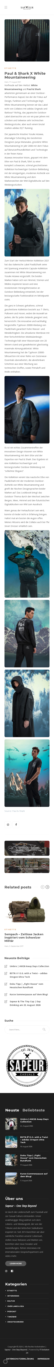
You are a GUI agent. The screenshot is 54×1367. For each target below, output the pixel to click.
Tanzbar (11, 1317)
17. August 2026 (26, 1165)
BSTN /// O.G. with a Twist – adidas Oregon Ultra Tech (28, 975)
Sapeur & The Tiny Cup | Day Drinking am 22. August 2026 (25, 1003)
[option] (27, 920)
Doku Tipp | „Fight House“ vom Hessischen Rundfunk (26, 985)
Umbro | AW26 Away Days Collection (29, 966)
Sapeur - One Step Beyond (16, 1349)
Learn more (16, 1263)
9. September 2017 (16, 946)
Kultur (11, 1301)
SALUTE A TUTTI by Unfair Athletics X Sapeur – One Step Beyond (28, 850)
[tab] (12, 1110)
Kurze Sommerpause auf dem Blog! (29, 994)
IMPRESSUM (44, 1359)
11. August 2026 (26, 1181)
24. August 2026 (26, 1126)
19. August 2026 (26, 1146)
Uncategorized (15, 1322)
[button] (5, 1361)
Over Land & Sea (15, 1306)
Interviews (13, 1296)
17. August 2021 (15, 82)
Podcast (11, 1311)
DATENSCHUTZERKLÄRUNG (20, 1359)
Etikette (10, 68)
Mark (6, 82)
